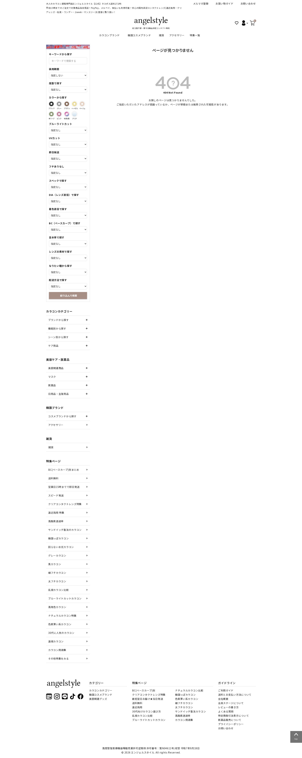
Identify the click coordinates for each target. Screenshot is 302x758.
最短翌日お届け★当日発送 (147, 699)
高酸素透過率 (56, 521)
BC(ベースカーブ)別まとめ (63, 469)
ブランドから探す (58, 320)
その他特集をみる (58, 658)
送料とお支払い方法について (234, 694)
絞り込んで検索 (68, 295)
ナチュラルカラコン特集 (62, 615)
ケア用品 (53, 345)
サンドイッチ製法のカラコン (65, 529)
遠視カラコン (56, 641)
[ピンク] (59, 114)
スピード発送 (56, 495)
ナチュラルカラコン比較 (189, 690)
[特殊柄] (67, 114)
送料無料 (53, 478)
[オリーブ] (51, 114)
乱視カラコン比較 (58, 590)
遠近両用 (137, 707)
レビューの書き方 (228, 707)
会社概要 (223, 699)
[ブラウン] (67, 104)
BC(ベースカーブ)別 (143, 690)
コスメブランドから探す (62, 416)
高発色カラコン (57, 607)
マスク (52, 376)
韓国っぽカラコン (58, 538)
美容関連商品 (56, 368)
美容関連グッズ (98, 699)
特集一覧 (195, 35)
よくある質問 (225, 711)
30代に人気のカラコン (61, 632)
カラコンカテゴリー (100, 690)
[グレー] (59, 104)
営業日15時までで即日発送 (64, 487)
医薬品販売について (229, 720)
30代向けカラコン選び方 (146, 711)
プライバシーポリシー (231, 724)
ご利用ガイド (225, 690)
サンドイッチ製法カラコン (190, 711)
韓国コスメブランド (139, 35)
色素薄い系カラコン (59, 624)
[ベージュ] (82, 104)
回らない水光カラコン (61, 547)
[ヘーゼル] (74, 104)
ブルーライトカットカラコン (65, 598)
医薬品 (52, 385)
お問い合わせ (248, 3)
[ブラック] (51, 104)
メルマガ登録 (200, 3)
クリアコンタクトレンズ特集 (65, 504)
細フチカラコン (57, 572)
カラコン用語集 (57, 650)
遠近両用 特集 (56, 512)
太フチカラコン (57, 581)
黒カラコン (54, 564)
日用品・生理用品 (58, 394)
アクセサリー (177, 35)
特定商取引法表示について (233, 715)
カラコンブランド (109, 35)
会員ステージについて (231, 703)
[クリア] (74, 114)
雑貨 (161, 35)
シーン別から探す (58, 337)
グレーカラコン (57, 555)
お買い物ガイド (224, 3)
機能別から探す (57, 328)
